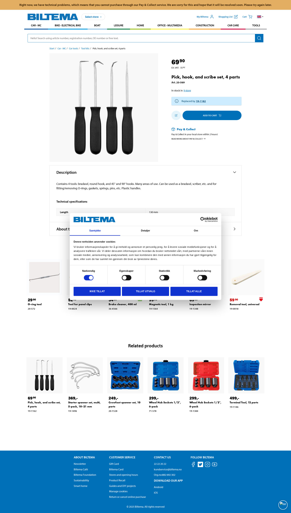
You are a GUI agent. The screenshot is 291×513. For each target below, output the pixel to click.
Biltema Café (81, 469)
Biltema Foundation (85, 474)
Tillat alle (194, 291)
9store (187, 90)
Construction (205, 25)
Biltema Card (116, 469)
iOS (156, 492)
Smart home (80, 486)
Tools (256, 25)
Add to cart (210, 115)
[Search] (259, 38)
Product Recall (117, 480)
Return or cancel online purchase (127, 496)
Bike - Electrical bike (68, 25)
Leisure (118, 25)
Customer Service (122, 457)
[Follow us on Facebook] (193, 465)
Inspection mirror (200, 304)
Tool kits (85, 48)
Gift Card (114, 463)
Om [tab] (196, 230)
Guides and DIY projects (122, 486)
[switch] (126, 277)
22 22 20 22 (160, 463)
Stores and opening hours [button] (123, 474)
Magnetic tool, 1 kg (161, 304)
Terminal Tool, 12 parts (244, 402)
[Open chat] (283, 505)
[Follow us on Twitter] (200, 465)
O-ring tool (35, 304)
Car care (233, 25)
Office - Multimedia (169, 25)
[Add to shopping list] (176, 115)
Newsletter (80, 463)
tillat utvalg (145, 291)
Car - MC (36, 25)
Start (52, 48)
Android (158, 487)
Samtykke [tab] (95, 230)
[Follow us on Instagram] (207, 465)
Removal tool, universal (244, 304)
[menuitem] (36, 26)
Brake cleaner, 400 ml (123, 304)
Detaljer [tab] (145, 230)
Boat (97, 25)
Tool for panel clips (80, 304)
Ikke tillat (97, 291)
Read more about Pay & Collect (187, 138)
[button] (260, 17)
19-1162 (201, 101)
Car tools (73, 48)
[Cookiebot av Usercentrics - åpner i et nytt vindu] (203, 219)
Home (140, 25)
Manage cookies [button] (118, 491)
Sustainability (81, 480)
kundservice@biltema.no (168, 469)
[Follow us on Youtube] (214, 466)
